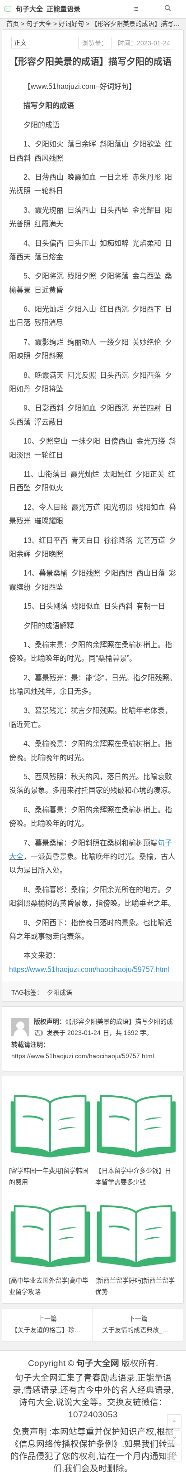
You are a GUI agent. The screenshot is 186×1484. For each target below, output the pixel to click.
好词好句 (71, 23)
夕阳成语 (59, 992)
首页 (12, 23)
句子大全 (38, 23)
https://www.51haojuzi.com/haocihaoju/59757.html (89, 969)
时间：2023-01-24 (144, 43)
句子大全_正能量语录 (48, 9)
